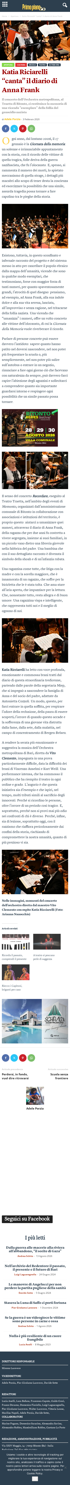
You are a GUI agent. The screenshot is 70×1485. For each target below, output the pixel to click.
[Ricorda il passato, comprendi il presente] (15, 942)
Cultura (21, 65)
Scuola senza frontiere (59, 1076)
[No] (65, 1467)
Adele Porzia (12, 119)
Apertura (14, 16)
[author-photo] (35, 1096)
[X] (14, 128)
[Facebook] (5, 128)
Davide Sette (26, 1292)
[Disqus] (35, 1162)
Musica (32, 65)
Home (4, 16)
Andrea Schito (25, 1256)
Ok (35, 1478)
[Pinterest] (23, 128)
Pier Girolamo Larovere (24, 1307)
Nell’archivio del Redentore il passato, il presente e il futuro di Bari (35, 1267)
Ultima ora (54, 65)
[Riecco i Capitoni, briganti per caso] (15, 972)
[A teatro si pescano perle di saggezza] (47, 942)
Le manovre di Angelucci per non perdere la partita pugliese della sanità (35, 1286)
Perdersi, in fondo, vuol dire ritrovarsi (15, 1076)
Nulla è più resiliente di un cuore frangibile (35, 1337)
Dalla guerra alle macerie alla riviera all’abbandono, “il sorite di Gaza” (35, 1249)
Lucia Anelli (25, 1344)
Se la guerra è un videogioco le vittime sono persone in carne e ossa (35, 1319)
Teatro (42, 65)
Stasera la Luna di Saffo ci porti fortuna (35, 1303)
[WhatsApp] (31, 128)
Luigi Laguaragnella (25, 1274)
